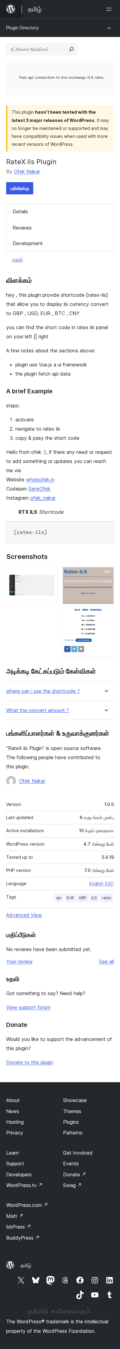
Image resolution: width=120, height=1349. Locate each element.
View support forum (28, 1007)
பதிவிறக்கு (19, 188)
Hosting (15, 1122)
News (12, 1111)
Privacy (14, 1133)
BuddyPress (23, 1238)
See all (106, 961)
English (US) (101, 883)
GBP (82, 897)
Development (28, 243)
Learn (12, 1153)
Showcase (75, 1100)
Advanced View (24, 915)
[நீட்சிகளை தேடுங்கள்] (71, 49)
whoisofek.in (40, 479)
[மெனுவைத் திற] (110, 9)
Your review (19, 961)
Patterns (72, 1133)
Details (20, 211)
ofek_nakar (43, 498)
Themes (72, 1111)
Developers (19, 1174)
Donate (74, 1174)
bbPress (18, 1227)
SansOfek (39, 489)
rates (106, 897)
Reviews (22, 228)
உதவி (17, 259)
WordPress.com (27, 1205)
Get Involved (78, 1153)
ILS (94, 897)
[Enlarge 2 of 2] (105, 575)
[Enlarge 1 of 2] (49, 575)
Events (71, 1163)
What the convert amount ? (37, 710)
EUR (70, 897)
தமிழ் (26, 1265)
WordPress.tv (24, 1185)
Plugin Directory (22, 27)
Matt (14, 1216)
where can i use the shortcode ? (43, 691)
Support (15, 1163)
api (59, 897)
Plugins (71, 1122)
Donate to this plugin (29, 1062)
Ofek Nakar (27, 171)
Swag (72, 1185)
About (13, 1100)
